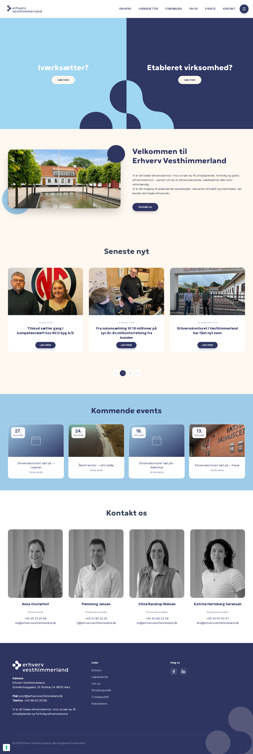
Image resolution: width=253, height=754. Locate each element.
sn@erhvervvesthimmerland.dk (157, 623)
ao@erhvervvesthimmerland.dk (35, 623)
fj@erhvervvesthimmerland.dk (96, 623)
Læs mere (63, 79)
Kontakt (229, 8)
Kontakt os (145, 207)
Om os (193, 8)
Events (210, 8)
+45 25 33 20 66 (35, 618)
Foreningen (173, 8)
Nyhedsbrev (99, 703)
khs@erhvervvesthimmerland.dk (218, 623)
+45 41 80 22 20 (96, 618)
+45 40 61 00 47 (217, 618)
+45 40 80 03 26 (157, 618)
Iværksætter (148, 8)
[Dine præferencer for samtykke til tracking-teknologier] (6, 747)
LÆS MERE (45, 345)
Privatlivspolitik (101, 690)
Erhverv (125, 8)
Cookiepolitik (100, 697)
